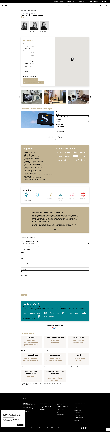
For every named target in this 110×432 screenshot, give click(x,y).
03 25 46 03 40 (27, 71)
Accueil (22, 10)
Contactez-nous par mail (29, 74)
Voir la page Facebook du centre (31, 76)
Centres (25, 10)
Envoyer (24, 295)
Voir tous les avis (58, 140)
